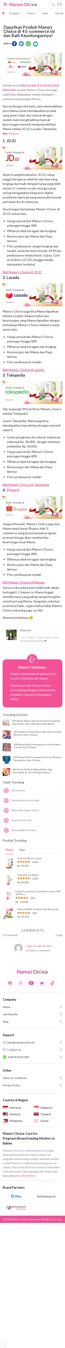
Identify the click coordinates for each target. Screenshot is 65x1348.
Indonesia (15, 1107)
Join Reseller (10, 1014)
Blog (6, 1021)
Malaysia (14, 1114)
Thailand (45, 1114)
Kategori (15, 13)
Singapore (46, 1107)
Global (44, 1120)
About (7, 1006)
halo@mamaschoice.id (20, 1042)
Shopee (13, 133)
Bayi (45, 13)
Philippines (16, 1120)
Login (59, 935)
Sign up (41, 945)
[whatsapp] (28, 44)
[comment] (35, 44)
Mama (31, 13)
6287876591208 (18, 1057)
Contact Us (14, 1049)
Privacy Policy (11, 1085)
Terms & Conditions (15, 1078)
